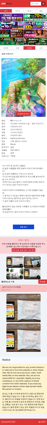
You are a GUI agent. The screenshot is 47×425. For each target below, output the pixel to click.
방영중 (6, 48)
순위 (41, 48)
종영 (17, 48)
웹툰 (41, 11)
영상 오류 (23, 250)
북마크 (17, 11)
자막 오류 (15, 250)
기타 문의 (31, 250)
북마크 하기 (24, 114)
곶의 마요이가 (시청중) (11, 287)
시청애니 (29, 11)
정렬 (43, 281)
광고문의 (42, 422)
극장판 (29, 48)
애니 (6, 11)
